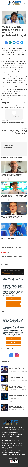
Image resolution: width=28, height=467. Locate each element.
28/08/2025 (19, 398)
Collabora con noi (19, 454)
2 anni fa (6, 220)
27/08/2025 (19, 409)
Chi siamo (4, 454)
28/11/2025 (17, 371)
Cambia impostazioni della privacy (12, 450)
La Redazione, (12, 371)
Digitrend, (3, 220)
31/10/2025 (17, 380)
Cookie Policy (6, 452)
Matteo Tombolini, (13, 398)
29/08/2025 (17, 389)
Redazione (11, 454)
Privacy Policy (14, 452)
